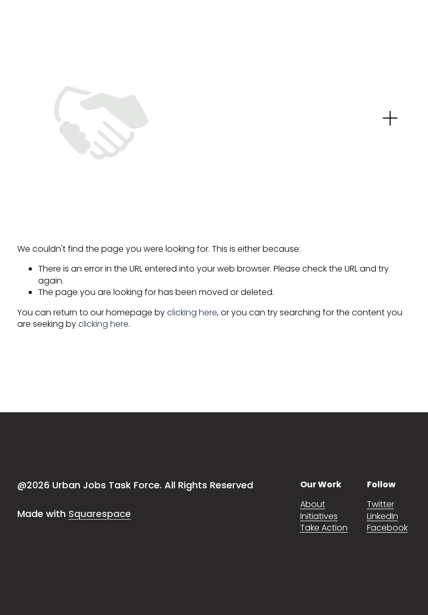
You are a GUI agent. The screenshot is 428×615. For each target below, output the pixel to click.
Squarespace (99, 514)
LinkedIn (382, 516)
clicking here (192, 312)
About (312, 504)
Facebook (387, 528)
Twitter (380, 504)
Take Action (324, 528)
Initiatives (319, 516)
